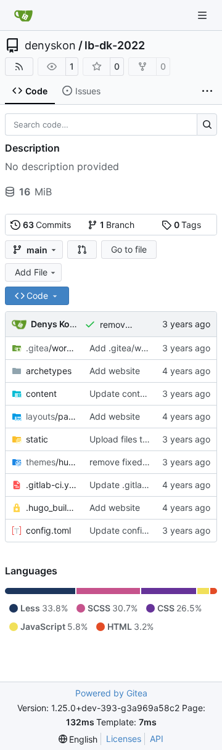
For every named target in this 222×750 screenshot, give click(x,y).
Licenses (123, 738)
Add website (114, 370)
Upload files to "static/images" (150, 439)
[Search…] (207, 124)
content (41, 393)
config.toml (48, 530)
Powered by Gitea (111, 693)
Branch (117, 224)
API (156, 738)
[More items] (207, 91)
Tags (188, 224)
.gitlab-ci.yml (51, 484)
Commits (47, 224)
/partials (51, 416)
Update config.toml (128, 530)
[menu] (78, 739)
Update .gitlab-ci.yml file (139, 484)
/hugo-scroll (51, 462)
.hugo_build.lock (51, 507)
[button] (82, 249)
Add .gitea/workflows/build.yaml (154, 348)
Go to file (129, 249)
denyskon (50, 45)
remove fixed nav (135, 324)
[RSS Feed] (19, 66)
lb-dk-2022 (114, 45)
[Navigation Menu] (203, 15)
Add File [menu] (31, 272)
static (37, 439)
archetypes (49, 370)
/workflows (51, 348)
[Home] (23, 15)
